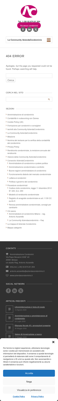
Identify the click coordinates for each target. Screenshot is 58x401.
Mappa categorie (14, 227)
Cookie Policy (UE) (15, 122)
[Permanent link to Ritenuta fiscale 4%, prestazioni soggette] (9, 327)
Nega (29, 381)
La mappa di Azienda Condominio (21, 224)
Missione (11, 136)
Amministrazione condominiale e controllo (26, 167)
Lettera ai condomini (17, 178)
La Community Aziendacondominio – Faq (26, 220)
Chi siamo (11, 211)
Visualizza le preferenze (29, 390)
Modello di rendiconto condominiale (24, 194)
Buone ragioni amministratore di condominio (27, 170)
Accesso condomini (29, 25)
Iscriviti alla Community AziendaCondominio (26, 129)
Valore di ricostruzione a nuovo (28, 334)
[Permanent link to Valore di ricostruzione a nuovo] (9, 336)
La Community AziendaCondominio (22, 133)
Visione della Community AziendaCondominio (26, 156)
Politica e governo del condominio (23, 181)
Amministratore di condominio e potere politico (28, 163)
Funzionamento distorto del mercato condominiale (30, 174)
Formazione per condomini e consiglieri (24, 125)
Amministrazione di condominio (20, 114)
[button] (53, 342)
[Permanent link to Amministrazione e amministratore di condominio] (9, 318)
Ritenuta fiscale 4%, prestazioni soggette (33, 325)
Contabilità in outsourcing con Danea (23, 118)
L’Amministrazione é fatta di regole (30, 307)
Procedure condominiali (17, 185)
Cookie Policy (19, 396)
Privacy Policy (37, 396)
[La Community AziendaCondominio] (29, 17)
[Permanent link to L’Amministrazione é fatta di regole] (9, 309)
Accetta (29, 373)
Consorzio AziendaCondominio (20, 160)
